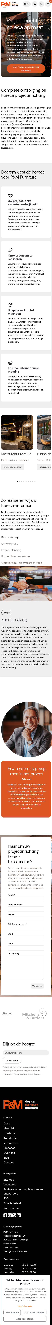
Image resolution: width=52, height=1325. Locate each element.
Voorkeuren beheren (34, 1312)
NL (25, 4)
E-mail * (12, 914)
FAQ (6, 1198)
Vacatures (9, 1184)
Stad (10, 933)
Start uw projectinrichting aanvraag (26, 68)
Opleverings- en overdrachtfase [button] (21, 563)
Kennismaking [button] (10, 537)
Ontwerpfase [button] (9, 543)
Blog (6, 1157)
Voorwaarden (11, 1208)
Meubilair (9, 1128)
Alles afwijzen (12, 1312)
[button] (17, 481)
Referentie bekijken (12, 466)
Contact (8, 1162)
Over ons (9, 1153)
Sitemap (8, 1179)
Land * (11, 943)
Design (7, 1123)
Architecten (10, 1138)
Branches (9, 1148)
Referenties (10, 1143)
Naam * (11, 894)
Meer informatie (25, 1306)
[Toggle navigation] (4, 9)
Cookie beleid (12, 1203)
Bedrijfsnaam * (15, 904)
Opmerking (13, 953)
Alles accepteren (25, 1318)
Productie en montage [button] (15, 556)
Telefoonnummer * (17, 924)
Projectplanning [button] (11, 550)
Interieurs (9, 1133)
